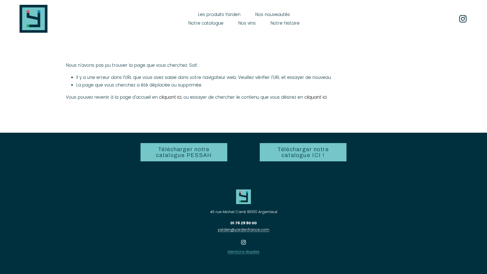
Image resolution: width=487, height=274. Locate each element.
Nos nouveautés (272, 14)
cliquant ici (170, 97)
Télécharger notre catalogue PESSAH (184, 152)
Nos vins (247, 23)
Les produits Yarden (219, 14)
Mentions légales (243, 251)
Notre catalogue (205, 23)
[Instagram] (462, 18)
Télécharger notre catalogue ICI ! (303, 152)
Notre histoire (285, 23)
